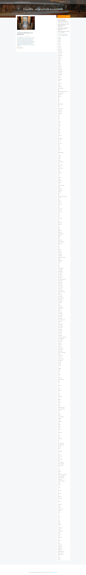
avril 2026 (59, 44)
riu (58, 488)
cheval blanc (59, 172)
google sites (59, 235)
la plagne (59, 374)
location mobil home (61, 379)
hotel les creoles (60, 327)
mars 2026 (59, 46)
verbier (59, 532)
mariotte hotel (60, 396)
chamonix (59, 166)
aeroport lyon (60, 86)
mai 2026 (59, 43)
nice (58, 430)
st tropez (59, 516)
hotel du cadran (60, 296)
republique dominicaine (61, 480)
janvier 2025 (59, 68)
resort (59, 482)
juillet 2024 (59, 77)
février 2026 (59, 47)
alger (58, 99)
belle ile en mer (60, 143)
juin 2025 (59, 60)
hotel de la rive (60, 285)
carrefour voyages (60, 161)
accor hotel (59, 83)
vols (58, 541)
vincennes (59, 540)
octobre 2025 (60, 54)
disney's (59, 186)
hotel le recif (59, 321)
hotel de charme (60, 280)
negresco (59, 426)
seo (58, 499)
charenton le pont (60, 168)
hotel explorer (60, 302)
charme (59, 171)
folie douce (59, 210)
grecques (59, 249)
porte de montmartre (61, 463)
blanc (58, 146)
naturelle (59, 424)
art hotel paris (60, 113)
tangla (59, 521)
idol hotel (59, 369)
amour (59, 102)
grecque (59, 247)
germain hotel (60, 222)
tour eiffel (59, 523)
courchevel (59, 177)
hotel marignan (60, 330)
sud (58, 518)
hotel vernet (59, 365)
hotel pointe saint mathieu (61, 352)
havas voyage (60, 254)
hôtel (58, 265)
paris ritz (59, 454)
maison (59, 388)
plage (58, 460)
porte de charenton (60, 462)
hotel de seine (60, 288)
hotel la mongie (60, 315)
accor (58, 82)
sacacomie (59, 493)
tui (58, 526)
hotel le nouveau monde (61, 319)
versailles (59, 534)
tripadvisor (59, 524)
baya (58, 136)
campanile (59, 157)
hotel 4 (59, 266)
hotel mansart (60, 329)
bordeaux (59, 149)
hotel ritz (59, 354)
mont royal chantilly (61, 416)
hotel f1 (59, 304)
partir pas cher (60, 455)
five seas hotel (60, 208)
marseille (59, 402)
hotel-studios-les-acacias (22, 36)
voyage (59, 543)
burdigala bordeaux (60, 152)
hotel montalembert (61, 338)
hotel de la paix (60, 283)
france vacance (60, 218)
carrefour (59, 160)
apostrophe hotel (60, 108)
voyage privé (59, 549)
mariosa (59, 394)
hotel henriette (60, 308)
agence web (59, 94)
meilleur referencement (61, 407)
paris (58, 452)
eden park (59, 193)
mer (58, 412)
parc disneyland (60, 451)
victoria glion (59, 537)
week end (59, 559)
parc (58, 449)
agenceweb (59, 96)
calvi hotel (59, 155)
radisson (59, 473)
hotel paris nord (60, 349)
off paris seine (60, 438)
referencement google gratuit (62, 474)
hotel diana (59, 293)
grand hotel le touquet (61, 241)
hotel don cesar (60, 294)
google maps (60, 232)
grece (58, 246)
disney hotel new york (61, 185)
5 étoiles (59, 80)
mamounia (59, 390)
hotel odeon (59, 343)
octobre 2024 (60, 72)
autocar (59, 118)
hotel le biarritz (60, 316)
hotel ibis (59, 310)
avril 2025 (59, 63)
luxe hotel (59, 385)
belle (58, 141)
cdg (58, 163)
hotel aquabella (60, 269)
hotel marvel (59, 333)
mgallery (59, 413)
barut (58, 133)
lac (58, 376)
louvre (59, 382)
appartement (60, 110)
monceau (59, 415)
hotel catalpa (60, 274)
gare (58, 219)
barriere (59, 130)
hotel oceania (60, 341)
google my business (61, 233)
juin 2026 (59, 41)
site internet (59, 504)
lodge (58, 380)
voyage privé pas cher (61, 551)
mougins (59, 419)
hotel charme (60, 277)
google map (59, 230)
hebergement (60, 255)
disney (59, 183)
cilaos (58, 174)
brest (58, 150)
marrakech (59, 399)
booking (59, 147)
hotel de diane (60, 282)
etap (58, 199)
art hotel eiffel (60, 111)
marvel (59, 404)
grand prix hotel (60, 243)
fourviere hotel (60, 211)
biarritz (59, 144)
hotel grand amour (60, 307)
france (59, 216)
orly (58, 441)
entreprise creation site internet (62, 196)
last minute (59, 377)
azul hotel (59, 122)
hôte (58, 263)
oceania (59, 437)
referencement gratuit (61, 476)
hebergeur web (60, 260)
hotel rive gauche (60, 355)
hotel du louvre (60, 299)
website (59, 557)
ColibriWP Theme (54, 572)
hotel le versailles (60, 326)
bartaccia (59, 132)
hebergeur (59, 258)
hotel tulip (59, 363)
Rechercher (68, 16)
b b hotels (59, 125)
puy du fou (59, 471)
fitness (59, 207)
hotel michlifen (60, 335)
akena (59, 97)
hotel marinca (60, 332)
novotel (59, 435)
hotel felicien (59, 305)
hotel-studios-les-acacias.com (22, 2)
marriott (59, 401)
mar (58, 391)
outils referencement (61, 443)
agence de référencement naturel (63, 91)
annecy (59, 105)
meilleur (59, 405)
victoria (59, 535)
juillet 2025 (59, 58)
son (58, 513)
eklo (58, 194)
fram (58, 213)
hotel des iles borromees (61, 291)
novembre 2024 (60, 71)
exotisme (59, 202)
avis (58, 119)
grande (59, 244)
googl (58, 227)
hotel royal (59, 357)
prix (58, 468)
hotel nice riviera (60, 340)
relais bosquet (60, 479)
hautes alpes (59, 252)
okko (58, 440)
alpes (58, 100)
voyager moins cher (61, 554)
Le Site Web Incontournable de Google (63, 22)
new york (59, 429)
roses (58, 491)
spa (58, 515)
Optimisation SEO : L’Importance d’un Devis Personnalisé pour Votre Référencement (63, 28)
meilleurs (59, 410)
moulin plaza (59, 421)
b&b (58, 127)
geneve (59, 221)
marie (58, 393)
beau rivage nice (60, 138)
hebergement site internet (61, 257)
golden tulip (59, 224)
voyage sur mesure (60, 552)
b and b (59, 124)
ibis (58, 366)
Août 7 (29, 36)
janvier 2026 (59, 49)
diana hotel (59, 182)
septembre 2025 (60, 55)
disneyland (59, 188)
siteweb (59, 512)
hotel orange (60, 344)
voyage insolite (60, 548)
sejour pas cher (60, 498)
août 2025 (59, 57)
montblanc (59, 418)
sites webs (59, 510)
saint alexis (59, 496)
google (59, 229)
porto (58, 466)
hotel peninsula (60, 351)
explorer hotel (60, 204)
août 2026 (59, 38)
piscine (59, 457)
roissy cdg (59, 490)
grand (58, 238)
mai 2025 (59, 61)
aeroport (59, 85)
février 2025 (59, 66)
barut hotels (59, 135)
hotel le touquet (60, 324)
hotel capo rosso (60, 272)
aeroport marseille (60, 88)
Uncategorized (60, 527)
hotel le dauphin (60, 318)
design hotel (59, 180)
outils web (59, 446)
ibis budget (59, 368)
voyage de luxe (60, 546)
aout (58, 107)
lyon (58, 387)
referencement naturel (61, 477)
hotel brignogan (60, 271)
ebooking (59, 191)
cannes (59, 158)
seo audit (59, 501)
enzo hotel (59, 197)
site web (59, 507)
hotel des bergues (60, 290)
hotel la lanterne (60, 313)
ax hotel (59, 121)
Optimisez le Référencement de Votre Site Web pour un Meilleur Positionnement (63, 25)
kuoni (58, 371)
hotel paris (59, 346)
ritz (58, 485)
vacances (59, 529)
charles (59, 169)
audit (58, 116)
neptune (59, 427)
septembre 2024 (60, 74)
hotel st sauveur (60, 360)
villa (58, 538)
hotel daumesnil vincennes (61, 279)
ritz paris (59, 487)
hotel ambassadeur (60, 268)
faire (58, 205)
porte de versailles (60, 465)
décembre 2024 (60, 69)
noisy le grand (60, 432)
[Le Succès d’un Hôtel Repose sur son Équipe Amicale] (26, 22)
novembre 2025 (60, 52)
